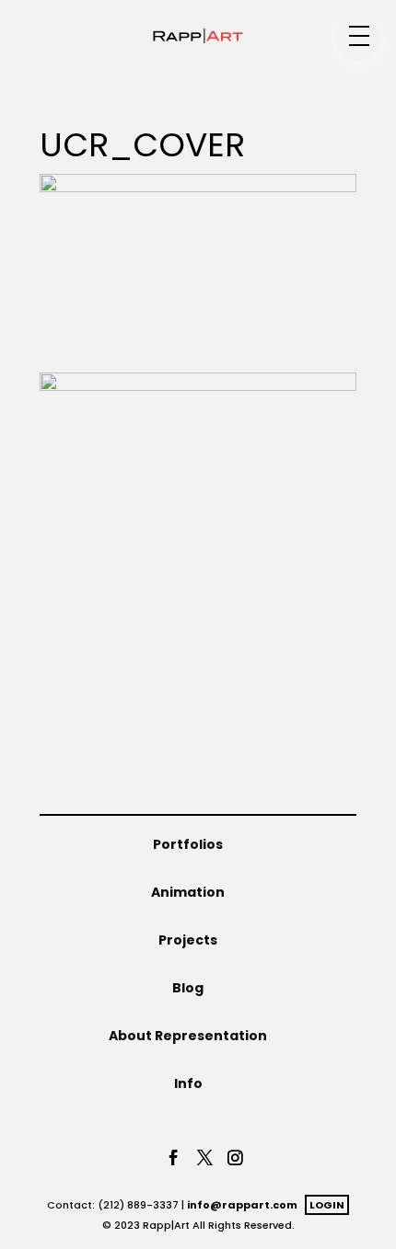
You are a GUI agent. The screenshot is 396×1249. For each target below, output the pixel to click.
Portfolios (188, 844)
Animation (188, 892)
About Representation (188, 1035)
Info (188, 1083)
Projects (187, 940)
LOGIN (326, 1204)
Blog (188, 988)
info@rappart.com (242, 1204)
